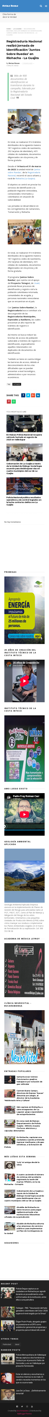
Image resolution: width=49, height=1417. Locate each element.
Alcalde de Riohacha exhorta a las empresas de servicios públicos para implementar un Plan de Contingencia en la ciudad (24, 1228)
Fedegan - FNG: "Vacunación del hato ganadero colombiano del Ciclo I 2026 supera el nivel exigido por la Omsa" (32, 1311)
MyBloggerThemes (24, 1414)
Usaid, (37, 283)
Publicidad (7, 1344)
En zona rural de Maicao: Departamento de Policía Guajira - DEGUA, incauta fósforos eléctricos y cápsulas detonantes (22, 1126)
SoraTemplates (22, 1411)
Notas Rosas (10, 6)
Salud (17, 1344)
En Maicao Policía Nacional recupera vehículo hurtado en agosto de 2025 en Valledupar (24, 437)
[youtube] (32, 1406)
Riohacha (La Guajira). (26, 178)
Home (8, 29)
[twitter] (22, 1406)
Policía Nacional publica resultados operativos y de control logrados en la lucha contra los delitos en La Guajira (23, 501)
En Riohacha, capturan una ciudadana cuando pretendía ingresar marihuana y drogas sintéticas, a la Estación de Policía (24, 1142)
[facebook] (17, 1406)
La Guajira (17, 29)
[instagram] (27, 1406)
